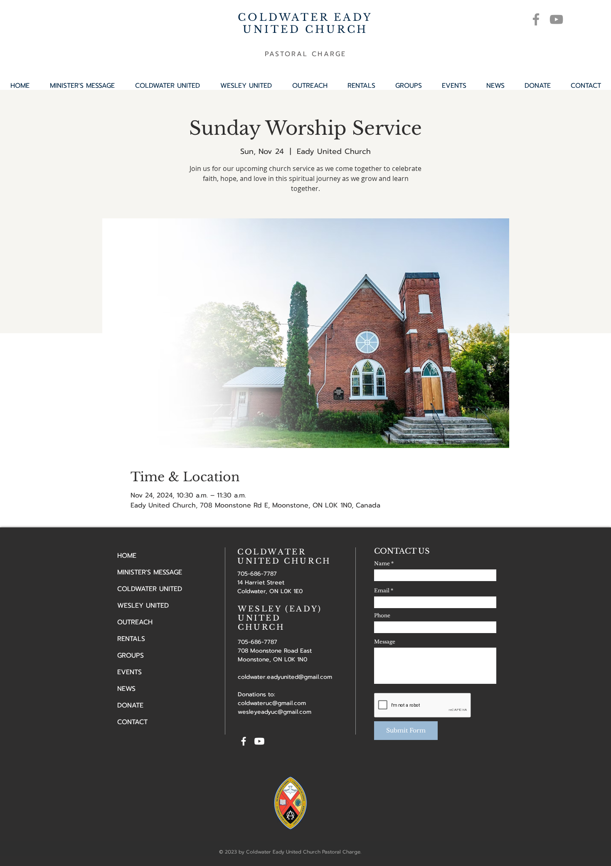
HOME (126, 556)
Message (384, 641)
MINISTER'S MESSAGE (149, 572)
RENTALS (131, 639)
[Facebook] (536, 19)
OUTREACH (135, 622)
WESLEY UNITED (143, 606)
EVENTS (129, 672)
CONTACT (132, 722)
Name (382, 563)
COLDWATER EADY (305, 17)
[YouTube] (556, 19)
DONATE (130, 705)
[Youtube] (259, 741)
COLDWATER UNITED (149, 589)
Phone (382, 615)
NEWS (126, 689)
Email (381, 590)
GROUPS (130, 656)
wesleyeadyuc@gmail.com (274, 712)
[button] (408, 85)
